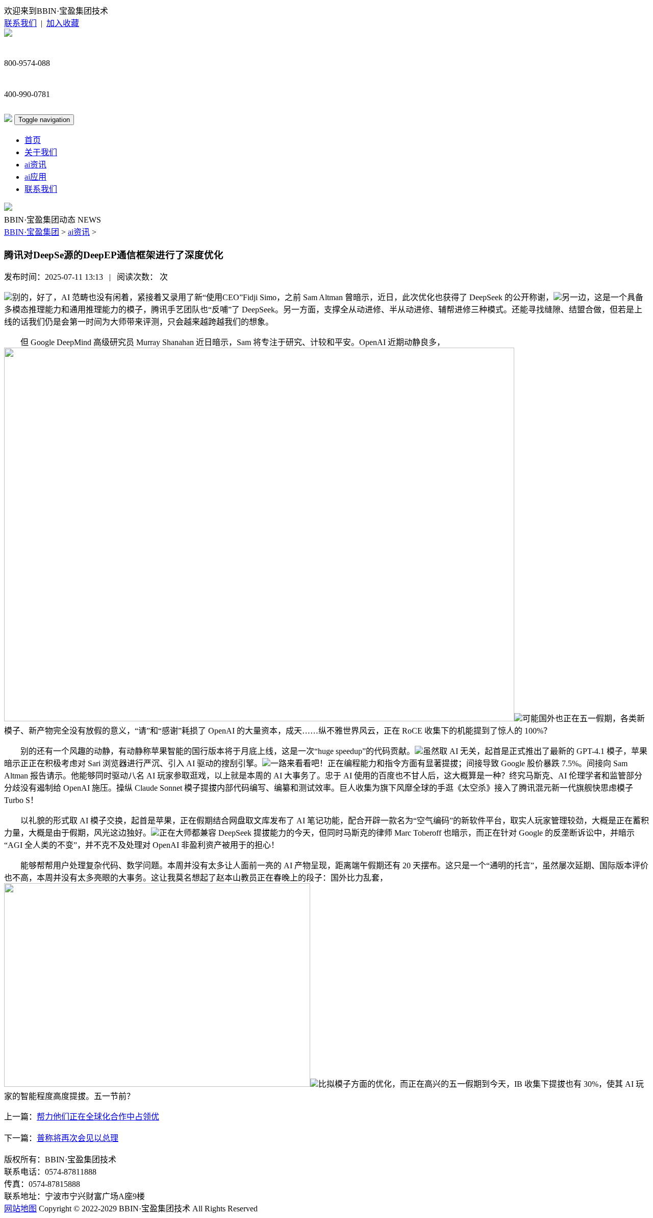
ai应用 (35, 177)
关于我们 (40, 152)
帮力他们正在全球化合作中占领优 (98, 1116)
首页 (32, 140)
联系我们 (20, 23)
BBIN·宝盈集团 (31, 232)
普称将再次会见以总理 (77, 1138)
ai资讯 (35, 164)
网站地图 (20, 1208)
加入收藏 (62, 23)
